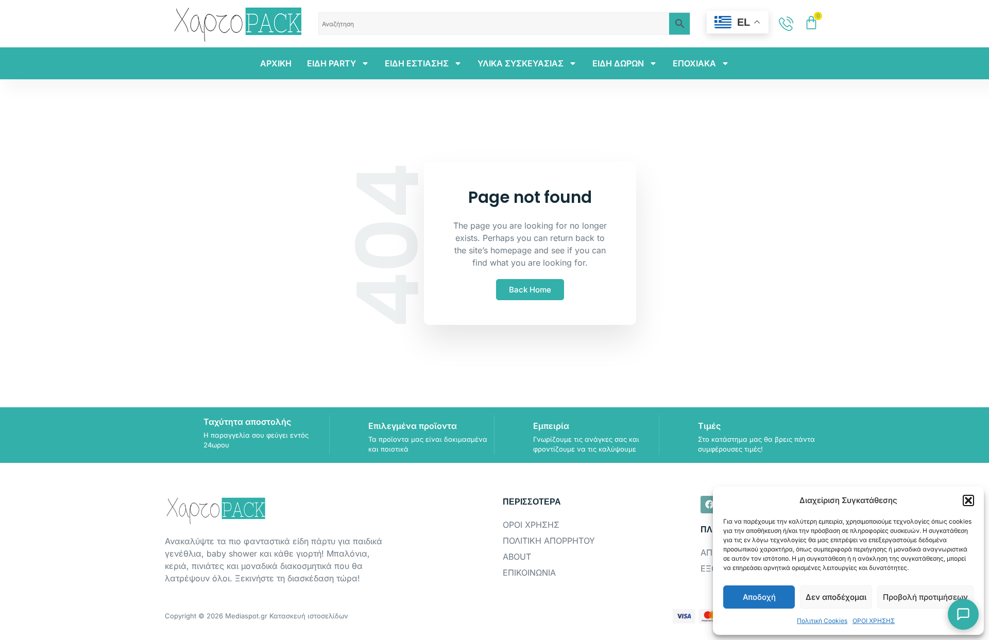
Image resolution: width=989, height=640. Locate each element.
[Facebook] (709, 504)
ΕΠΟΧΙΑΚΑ (694, 63)
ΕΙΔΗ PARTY (331, 63)
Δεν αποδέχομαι (836, 597)
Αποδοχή (759, 597)
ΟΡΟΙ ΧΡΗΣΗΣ (873, 621)
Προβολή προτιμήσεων (925, 597)
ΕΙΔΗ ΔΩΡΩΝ (618, 63)
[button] (968, 500)
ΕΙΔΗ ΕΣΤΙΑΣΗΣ (417, 63)
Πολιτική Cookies (822, 621)
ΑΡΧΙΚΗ (276, 63)
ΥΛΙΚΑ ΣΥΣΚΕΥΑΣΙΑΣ (521, 63)
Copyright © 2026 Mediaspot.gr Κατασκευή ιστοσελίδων (256, 616)
